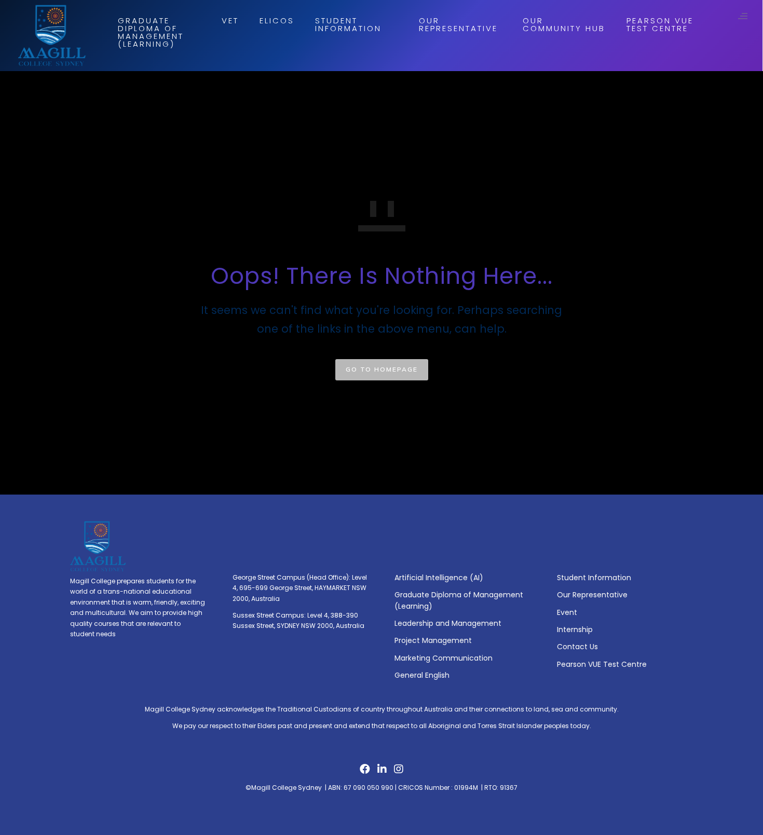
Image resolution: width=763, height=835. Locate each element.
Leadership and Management (447, 623)
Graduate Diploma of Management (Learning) (151, 32)
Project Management (433, 640)
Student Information (348, 24)
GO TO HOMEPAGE (382, 369)
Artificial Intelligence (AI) (438, 577)
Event (567, 612)
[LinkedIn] (382, 771)
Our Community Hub (564, 24)
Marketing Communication (443, 658)
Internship (575, 629)
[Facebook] (365, 771)
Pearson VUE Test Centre (659, 24)
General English (421, 675)
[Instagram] (398, 771)
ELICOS (277, 20)
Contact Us (577, 646)
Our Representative (458, 24)
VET (230, 20)
